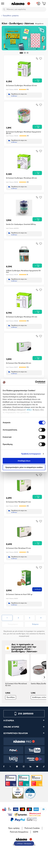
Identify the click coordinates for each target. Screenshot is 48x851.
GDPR (35, 832)
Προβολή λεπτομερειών (31, 454)
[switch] (42, 430)
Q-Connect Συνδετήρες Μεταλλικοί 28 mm (21, 178)
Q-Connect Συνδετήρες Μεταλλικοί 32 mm (21, 85)
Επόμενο (35, 624)
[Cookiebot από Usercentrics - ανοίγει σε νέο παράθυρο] (35, 382)
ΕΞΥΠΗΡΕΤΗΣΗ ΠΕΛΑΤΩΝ (15, 733)
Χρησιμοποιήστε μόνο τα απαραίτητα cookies (24, 467)
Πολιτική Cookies (32, 828)
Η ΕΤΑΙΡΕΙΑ (8, 721)
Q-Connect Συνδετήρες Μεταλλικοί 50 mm (21, 317)
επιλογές (38, 589)
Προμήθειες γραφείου (11, 15)
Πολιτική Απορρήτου (19, 832)
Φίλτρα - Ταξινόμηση (24, 843)
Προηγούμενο (16, 624)
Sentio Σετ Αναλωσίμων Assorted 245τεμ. (21, 224)
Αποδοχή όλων (24, 461)
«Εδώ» (29, 410)
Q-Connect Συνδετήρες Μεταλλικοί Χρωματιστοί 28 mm (23, 132)
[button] (4, 37)
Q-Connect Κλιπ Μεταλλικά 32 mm (18, 363)
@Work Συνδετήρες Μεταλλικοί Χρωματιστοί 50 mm (23, 271)
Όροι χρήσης (14, 828)
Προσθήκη (11, 697)
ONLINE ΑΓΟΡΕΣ (11, 727)
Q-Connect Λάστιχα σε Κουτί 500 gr (19, 594)
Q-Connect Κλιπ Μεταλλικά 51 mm (18, 502)
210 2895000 (25, 714)
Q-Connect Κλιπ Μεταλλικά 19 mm (18, 548)
